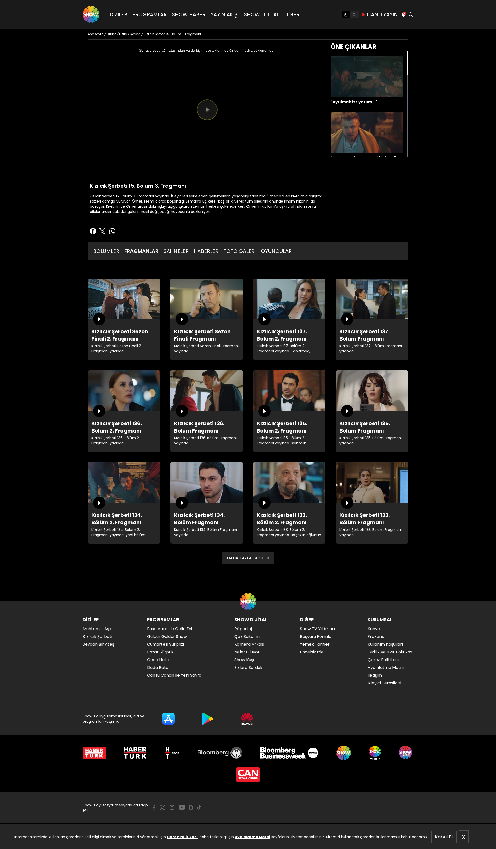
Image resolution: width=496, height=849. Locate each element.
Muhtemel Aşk (97, 629)
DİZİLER (118, 14)
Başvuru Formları (317, 636)
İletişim (375, 675)
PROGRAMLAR (149, 14)
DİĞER (291, 14)
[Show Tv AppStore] (168, 719)
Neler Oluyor (247, 652)
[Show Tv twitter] (162, 807)
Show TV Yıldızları (317, 629)
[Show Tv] (91, 14)
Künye (374, 629)
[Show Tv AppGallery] (246, 719)
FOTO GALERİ (239, 251)
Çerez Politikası (182, 836)
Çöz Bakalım (247, 636)
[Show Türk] (375, 753)
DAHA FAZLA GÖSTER (248, 558)
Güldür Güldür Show (167, 636)
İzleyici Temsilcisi (384, 683)
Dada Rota (157, 667)
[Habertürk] (94, 753)
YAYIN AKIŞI (225, 14)
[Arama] (410, 14)
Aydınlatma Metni (252, 836)
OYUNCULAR (276, 251)
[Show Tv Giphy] (191, 807)
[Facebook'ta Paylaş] (93, 231)
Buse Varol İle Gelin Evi (169, 629)
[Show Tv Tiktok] (199, 807)
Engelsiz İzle (312, 652)
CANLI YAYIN (382, 14)
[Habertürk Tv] (135, 753)
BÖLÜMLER (106, 251)
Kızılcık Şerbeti (97, 636)
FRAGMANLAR (141, 251)
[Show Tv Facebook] (154, 807)
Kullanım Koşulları (385, 644)
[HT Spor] (172, 753)
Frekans (376, 636)
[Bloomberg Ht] (220, 753)
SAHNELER (176, 251)
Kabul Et (444, 836)
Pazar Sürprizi (160, 652)
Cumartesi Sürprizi (165, 644)
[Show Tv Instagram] (172, 807)
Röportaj (243, 629)
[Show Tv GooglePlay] (207, 719)
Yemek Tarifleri (315, 644)
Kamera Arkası (249, 644)
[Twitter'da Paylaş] (102, 231)
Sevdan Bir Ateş (98, 644)
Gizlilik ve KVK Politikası (390, 652)
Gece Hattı (158, 660)
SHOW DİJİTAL (261, 14)
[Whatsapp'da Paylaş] (112, 231)
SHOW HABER (188, 14)
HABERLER (206, 251)
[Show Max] (406, 753)
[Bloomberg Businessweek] (289, 753)
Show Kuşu (244, 660)
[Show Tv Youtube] (182, 807)
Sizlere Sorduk (248, 667)
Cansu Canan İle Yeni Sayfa (174, 675)
